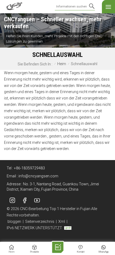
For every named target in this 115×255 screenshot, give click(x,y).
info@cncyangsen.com (38, 176)
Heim (61, 64)
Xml (61, 221)
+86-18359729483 (29, 168)
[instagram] (12, 200)
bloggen (14, 221)
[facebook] (24, 200)
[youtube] (37, 200)
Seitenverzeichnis (39, 221)
